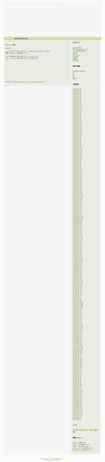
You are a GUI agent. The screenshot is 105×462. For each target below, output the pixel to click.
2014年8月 (76, 354)
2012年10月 (76, 393)
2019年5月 (76, 249)
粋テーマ (62, 458)
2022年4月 (76, 185)
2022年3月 (76, 187)
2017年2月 (76, 299)
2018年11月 (76, 260)
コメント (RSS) (56, 460)
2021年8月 (76, 200)
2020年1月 (76, 235)
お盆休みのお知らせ (79, 71)
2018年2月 (76, 277)
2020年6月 (76, 225)
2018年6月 (76, 270)
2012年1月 (76, 410)
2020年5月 (76, 227)
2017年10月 (76, 284)
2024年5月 (76, 139)
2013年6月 (76, 378)
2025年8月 (76, 111)
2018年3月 (76, 275)
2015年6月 (76, 336)
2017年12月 (76, 281)
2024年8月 (76, 133)
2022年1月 (76, 190)
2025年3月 (76, 120)
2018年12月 (76, 259)
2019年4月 (76, 251)
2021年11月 (76, 194)
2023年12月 (76, 148)
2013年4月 (76, 382)
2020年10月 (76, 218)
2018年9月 (76, 264)
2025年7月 (76, 113)
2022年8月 (76, 177)
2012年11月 (76, 391)
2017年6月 (76, 292)
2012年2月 (76, 408)
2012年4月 (76, 404)
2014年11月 (76, 349)
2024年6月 (76, 137)
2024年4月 (76, 141)
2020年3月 (76, 231)
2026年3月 (76, 98)
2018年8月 (76, 266)
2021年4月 (76, 207)
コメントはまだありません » (36, 82)
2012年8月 (76, 397)
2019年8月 (76, 244)
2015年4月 (76, 340)
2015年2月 (76, 343)
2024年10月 (76, 130)
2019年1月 (76, 257)
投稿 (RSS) (47, 460)
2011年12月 (76, 412)
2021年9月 (76, 198)
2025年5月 (76, 117)
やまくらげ (76, 448)
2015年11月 (76, 327)
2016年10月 (76, 307)
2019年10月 (76, 240)
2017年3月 (76, 297)
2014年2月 (76, 364)
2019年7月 (76, 246)
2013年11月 (76, 369)
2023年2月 (76, 166)
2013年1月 (76, 388)
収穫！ (75, 78)
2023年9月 (76, 153)
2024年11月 (76, 128)
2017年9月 (76, 286)
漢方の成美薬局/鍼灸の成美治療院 (25, 3)
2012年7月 (76, 399)
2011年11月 (76, 413)
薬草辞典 (75, 60)
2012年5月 (76, 402)
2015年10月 (76, 329)
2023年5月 (76, 161)
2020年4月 (76, 229)
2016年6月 (76, 314)
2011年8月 (76, 419)
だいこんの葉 (10, 45)
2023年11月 (76, 150)
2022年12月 (76, 170)
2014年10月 (76, 351)
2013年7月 (76, 377)
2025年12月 (76, 104)
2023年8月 (76, 155)
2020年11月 (76, 216)
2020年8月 (76, 222)
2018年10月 (76, 262)
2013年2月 (76, 386)
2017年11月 (76, 283)
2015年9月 (76, 330)
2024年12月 (76, 126)
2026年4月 (76, 96)
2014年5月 (76, 358)
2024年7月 (76, 135)
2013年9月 (76, 373)
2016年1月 (76, 323)
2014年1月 (76, 366)
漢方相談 (75, 56)
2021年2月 (76, 211)
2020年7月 (76, 224)
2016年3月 (76, 319)
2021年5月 (76, 205)
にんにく (75, 450)
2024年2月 (76, 144)
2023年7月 (76, 157)
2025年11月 (76, 106)
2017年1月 (76, 301)
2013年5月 (76, 380)
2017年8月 (76, 288)
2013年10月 (76, 371)
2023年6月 (76, 159)
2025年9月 (76, 109)
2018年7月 (76, 268)
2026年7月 (76, 91)
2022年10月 (76, 174)
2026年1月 (76, 102)
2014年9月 (76, 353)
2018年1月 (76, 279)
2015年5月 (76, 338)
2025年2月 (76, 122)
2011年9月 (76, 417)
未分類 (15, 82)
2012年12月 (76, 389)
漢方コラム (22, 82)
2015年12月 (76, 325)
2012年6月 (76, 401)
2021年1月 (76, 212)
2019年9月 (76, 242)
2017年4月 (76, 295)
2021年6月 (76, 203)
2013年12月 (76, 367)
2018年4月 (76, 273)
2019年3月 (76, 253)
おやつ (75, 442)
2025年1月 (76, 124)
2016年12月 (76, 303)
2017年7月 (76, 290)
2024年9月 (76, 131)
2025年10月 (76, 107)
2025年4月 (76, 118)
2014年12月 (76, 347)
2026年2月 (76, 100)
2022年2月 (76, 189)
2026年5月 (76, 94)
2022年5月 (76, 183)
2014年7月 (76, 356)
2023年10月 (76, 152)
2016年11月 (76, 305)
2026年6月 (76, 93)
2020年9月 (76, 220)
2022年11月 (76, 172)
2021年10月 (76, 196)
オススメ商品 (77, 47)
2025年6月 (76, 115)
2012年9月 (76, 395)
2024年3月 (76, 142)
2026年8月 (76, 89)
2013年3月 (76, 384)
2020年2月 (76, 233)
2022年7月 (76, 179)
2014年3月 (76, 362)
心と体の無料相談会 (79, 51)
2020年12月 (76, 214)
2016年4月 (76, 318)
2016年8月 (76, 310)
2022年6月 (76, 181)
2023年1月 (76, 168)
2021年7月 (76, 201)
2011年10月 (76, 415)
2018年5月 (76, 271)
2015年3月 (76, 342)
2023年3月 (76, 165)
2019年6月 (76, 248)
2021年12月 (76, 192)
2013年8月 (76, 375)
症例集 (75, 58)
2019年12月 (76, 236)
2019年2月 (76, 255)
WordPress (49, 458)
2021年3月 (76, 209)
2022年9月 (76, 176)
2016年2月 (76, 321)
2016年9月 (76, 308)
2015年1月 (76, 345)
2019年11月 (76, 238)
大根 (74, 446)
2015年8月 (76, 332)
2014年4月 (76, 360)
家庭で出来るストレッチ (80, 49)
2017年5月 (76, 294)
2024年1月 (76, 146)
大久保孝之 (81, 446)
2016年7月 (76, 312)
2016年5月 (76, 316)
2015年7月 (76, 334)
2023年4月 (76, 163)
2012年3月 (76, 406)
